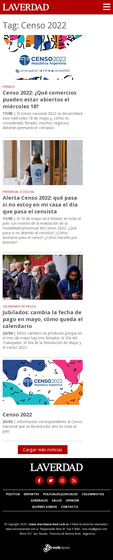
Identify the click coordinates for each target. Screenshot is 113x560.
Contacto (69, 507)
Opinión (72, 500)
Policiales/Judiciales (60, 494)
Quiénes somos (44, 507)
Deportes (31, 494)
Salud (57, 500)
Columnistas (93, 494)
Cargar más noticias (42, 450)
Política (13, 494)
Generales (39, 500)
